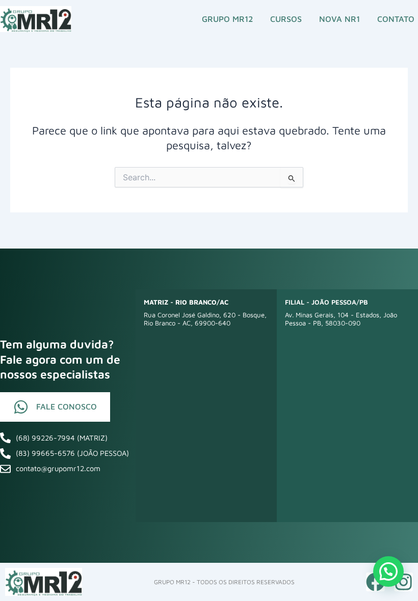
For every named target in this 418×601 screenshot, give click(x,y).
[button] (388, 571)
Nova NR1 (339, 18)
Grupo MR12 (227, 18)
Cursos (286, 18)
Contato (395, 18)
